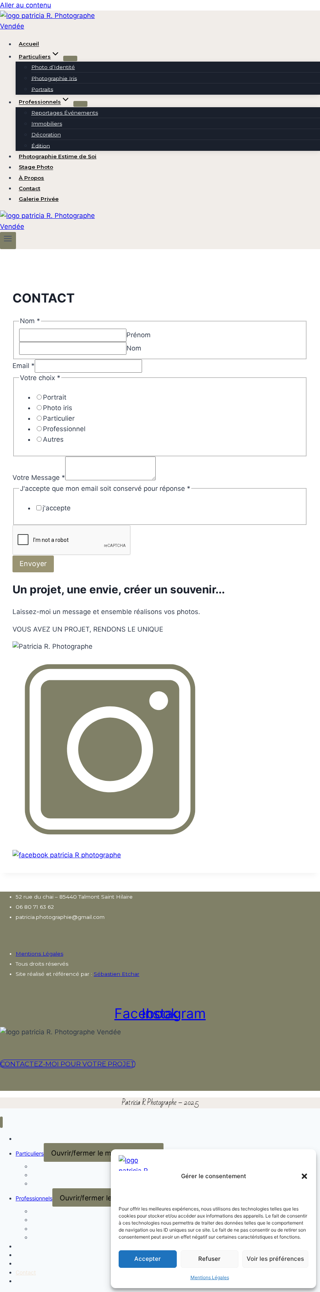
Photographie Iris (54, 78)
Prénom (138, 335)
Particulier (59, 418)
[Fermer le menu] (1, 1122)
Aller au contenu (25, 5)
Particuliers (30, 1153)
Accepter (147, 1258)
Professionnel (64, 429)
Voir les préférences (275, 1258)
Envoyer (33, 563)
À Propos (31, 178)
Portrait (54, 397)
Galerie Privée (39, 199)
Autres (53, 439)
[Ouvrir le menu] (8, 240)
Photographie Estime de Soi (57, 156)
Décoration (46, 134)
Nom (133, 348)
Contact (29, 188)
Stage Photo (36, 167)
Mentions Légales (209, 1277)
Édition (40, 145)
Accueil (29, 44)
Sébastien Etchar (116, 974)
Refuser (209, 1258)
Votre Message (38, 478)
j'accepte (57, 508)
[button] (304, 1176)
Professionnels (34, 1198)
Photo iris (57, 408)
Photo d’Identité (53, 67)
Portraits (42, 89)
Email (23, 366)
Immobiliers (46, 123)
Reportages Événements (64, 113)
